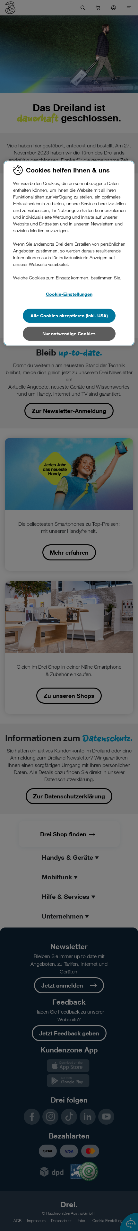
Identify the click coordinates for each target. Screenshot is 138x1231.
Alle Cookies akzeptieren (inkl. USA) (69, 315)
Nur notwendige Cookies (69, 333)
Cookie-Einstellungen (69, 294)
